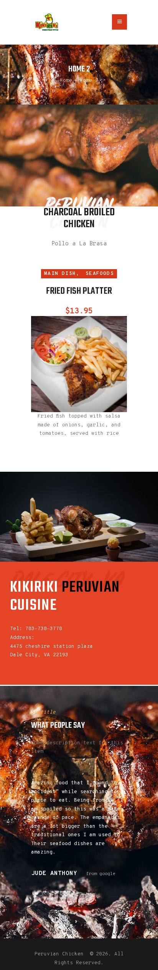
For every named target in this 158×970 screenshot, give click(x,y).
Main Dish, (61, 274)
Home (66, 81)
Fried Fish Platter (79, 291)
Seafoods (100, 274)
